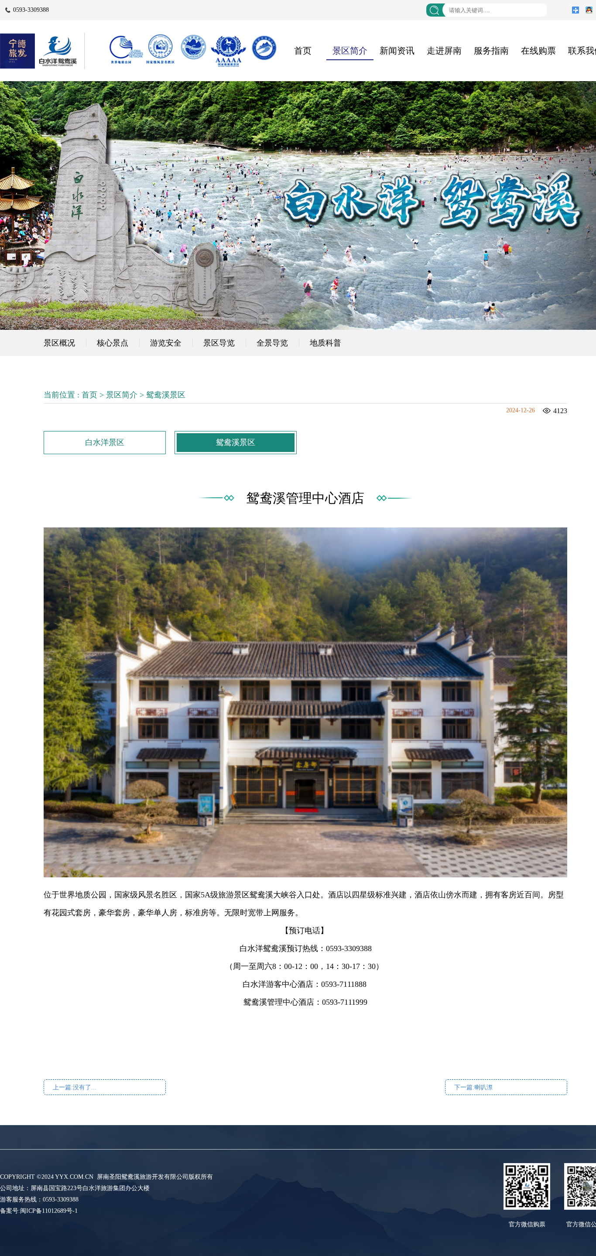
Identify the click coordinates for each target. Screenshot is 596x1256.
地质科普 (325, 343)
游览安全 (166, 343)
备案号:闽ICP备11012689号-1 (39, 1211)
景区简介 (349, 50)
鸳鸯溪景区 (165, 394)
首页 (303, 50)
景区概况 (59, 343)
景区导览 (219, 343)
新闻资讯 (397, 50)
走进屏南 (444, 50)
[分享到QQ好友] (589, 10)
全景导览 (272, 343)
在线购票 (538, 50)
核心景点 (112, 343)
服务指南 (491, 50)
